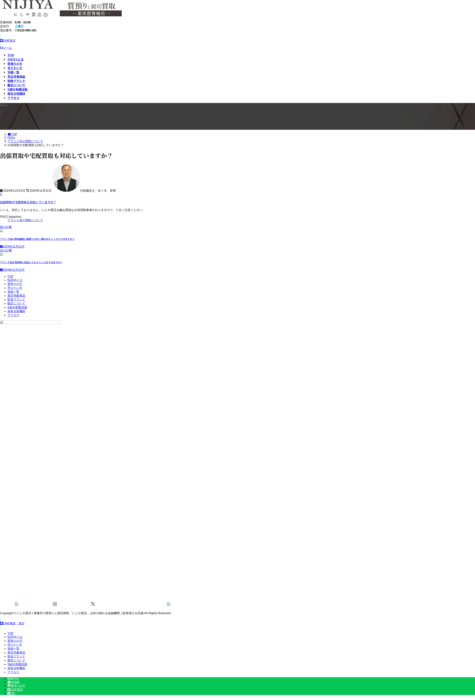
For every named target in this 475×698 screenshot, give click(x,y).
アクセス (13, 315)
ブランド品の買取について (25, 220)
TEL (13, 693)
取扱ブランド (16, 299)
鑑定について (16, 303)
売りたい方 (14, 287)
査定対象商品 (16, 295)
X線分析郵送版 (17, 307)
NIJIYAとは (14, 280)
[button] (93, 40)
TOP (10, 276)
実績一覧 (13, 291)
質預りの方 (14, 284)
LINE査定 (16, 689)
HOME (15, 682)
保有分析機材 (16, 311)
